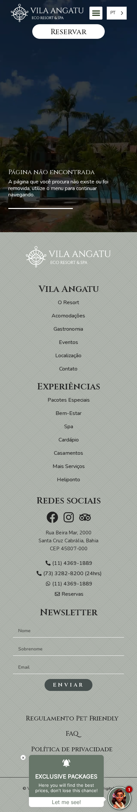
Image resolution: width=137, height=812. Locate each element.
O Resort (68, 302)
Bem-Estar (68, 413)
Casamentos (68, 453)
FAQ (72, 733)
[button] (95, 13)
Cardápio (69, 439)
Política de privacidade (72, 749)
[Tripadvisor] (85, 517)
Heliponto (68, 479)
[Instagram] (69, 517)
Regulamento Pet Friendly (72, 718)
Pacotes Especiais (69, 400)
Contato (68, 368)
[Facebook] (52, 517)
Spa (68, 426)
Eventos (68, 342)
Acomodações (68, 315)
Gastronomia (68, 329)
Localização (68, 355)
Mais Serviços (69, 466)
